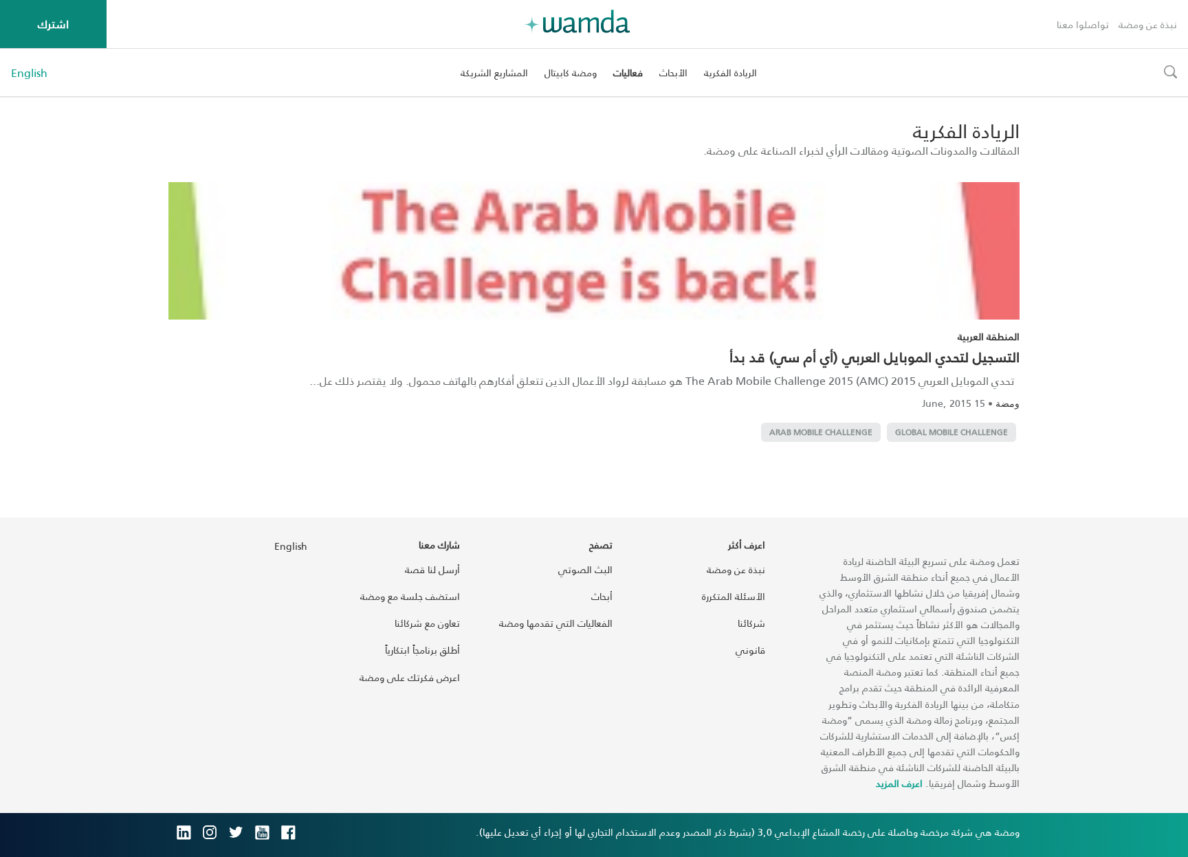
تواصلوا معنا (1083, 24)
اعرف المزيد (899, 783)
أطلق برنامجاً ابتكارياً (422, 650)
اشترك (53, 23)
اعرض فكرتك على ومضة (410, 677)
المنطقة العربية (989, 336)
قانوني (750, 650)
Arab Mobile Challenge (820, 432)
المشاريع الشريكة (494, 72)
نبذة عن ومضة (1148, 24)
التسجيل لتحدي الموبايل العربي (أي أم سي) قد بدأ (874, 357)
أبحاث (602, 596)
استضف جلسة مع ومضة (410, 596)
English (29, 72)
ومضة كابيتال (570, 72)
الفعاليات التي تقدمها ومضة (556, 623)
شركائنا (751, 623)
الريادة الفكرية (730, 72)
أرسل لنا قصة (432, 569)
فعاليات (628, 72)
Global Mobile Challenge (951, 432)
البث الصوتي (585, 569)
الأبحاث (673, 72)
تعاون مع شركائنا (427, 623)
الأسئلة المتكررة (733, 596)
